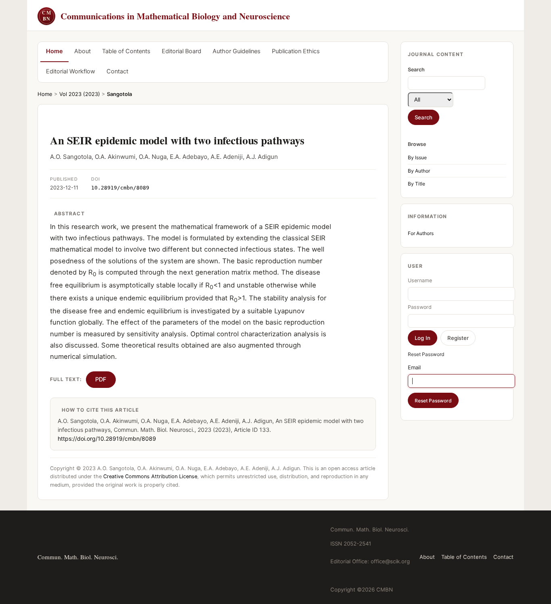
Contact (117, 71)
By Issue (417, 157)
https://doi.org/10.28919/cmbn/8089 (107, 438)
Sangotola (119, 94)
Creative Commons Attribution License (150, 476)
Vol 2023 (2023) (79, 94)
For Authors (421, 233)
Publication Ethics (296, 51)
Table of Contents (126, 51)
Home (54, 51)
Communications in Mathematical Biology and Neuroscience (166, 16)
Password (420, 307)
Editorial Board (181, 51)
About (82, 51)
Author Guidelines (237, 51)
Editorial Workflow (70, 71)
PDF (100, 379)
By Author (419, 171)
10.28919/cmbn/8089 (120, 188)
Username (420, 280)
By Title (416, 184)
